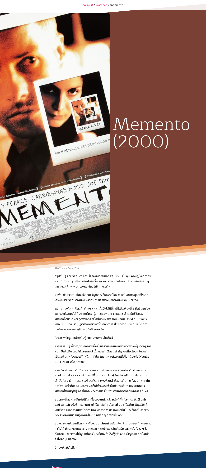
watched (102, 5)
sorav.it (88, 5)
